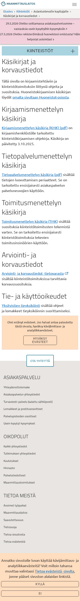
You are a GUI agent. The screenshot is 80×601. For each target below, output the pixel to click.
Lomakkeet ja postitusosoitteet (23, 409)
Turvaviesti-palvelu (15, 401)
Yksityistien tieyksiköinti (21, 305)
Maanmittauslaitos (15, 512)
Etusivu (8, 11)
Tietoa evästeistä (14, 541)
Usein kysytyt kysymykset (19, 423)
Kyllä (40, 584)
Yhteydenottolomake (17, 387)
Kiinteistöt (23, 11)
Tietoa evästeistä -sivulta (54, 571)
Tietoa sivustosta (14, 534)
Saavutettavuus (13, 520)
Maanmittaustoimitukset (19, 482)
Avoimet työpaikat (15, 505)
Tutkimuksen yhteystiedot (20, 453)
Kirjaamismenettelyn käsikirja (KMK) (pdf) (35, 127)
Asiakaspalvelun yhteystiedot (22, 394)
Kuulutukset (11, 460)
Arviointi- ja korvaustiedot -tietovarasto (33, 273)
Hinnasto (9, 468)
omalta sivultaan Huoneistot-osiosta (40, 97)
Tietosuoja (10, 527)
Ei (40, 593)
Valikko (74, 4)
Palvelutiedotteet (15, 475)
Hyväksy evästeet (40, 340)
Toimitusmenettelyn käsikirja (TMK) (30, 221)
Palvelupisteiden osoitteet (20, 416)
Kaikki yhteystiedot (15, 446)
